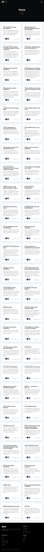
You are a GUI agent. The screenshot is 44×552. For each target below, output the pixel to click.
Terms (19, 549)
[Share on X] (6, 39)
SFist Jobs (25, 530)
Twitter (24, 539)
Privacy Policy (14, 549)
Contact (3, 544)
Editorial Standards (5, 540)
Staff (2, 539)
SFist (4, 527)
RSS (23, 540)
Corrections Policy (5, 542)
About (3, 537)
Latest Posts (25, 528)
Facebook (25, 537)
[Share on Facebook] (8, 39)
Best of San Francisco (27, 531)
